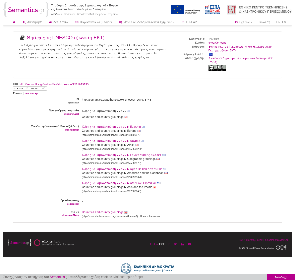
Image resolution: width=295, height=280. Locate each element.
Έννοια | (25, 93)
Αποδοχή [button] (281, 277)
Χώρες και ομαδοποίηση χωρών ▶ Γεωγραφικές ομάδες (122, 155)
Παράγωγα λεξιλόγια (95, 22)
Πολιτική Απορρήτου (251, 239)
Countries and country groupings (102, 212)
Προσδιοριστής (70, 201)
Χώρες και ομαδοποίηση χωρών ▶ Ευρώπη (112, 127)
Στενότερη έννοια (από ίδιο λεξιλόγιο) (55, 127)
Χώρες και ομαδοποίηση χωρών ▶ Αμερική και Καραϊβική (122, 169)
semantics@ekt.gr (278, 239)
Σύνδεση (264, 22)
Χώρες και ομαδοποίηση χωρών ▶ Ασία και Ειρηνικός (119, 183)
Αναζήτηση (34, 22)
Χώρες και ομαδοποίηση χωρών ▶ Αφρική (111, 141)
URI (73, 100)
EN (284, 22)
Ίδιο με (70, 213)
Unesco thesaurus (150, 216)
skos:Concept (217, 42)
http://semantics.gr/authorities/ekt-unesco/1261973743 (54, 84)
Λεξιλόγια (60, 22)
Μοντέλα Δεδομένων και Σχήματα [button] (148, 22)
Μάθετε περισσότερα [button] (128, 277)
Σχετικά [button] (244, 22)
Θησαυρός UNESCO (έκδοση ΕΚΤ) (66, 37)
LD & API (191, 22)
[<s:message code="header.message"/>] (61, 9)
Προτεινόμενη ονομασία (64, 111)
